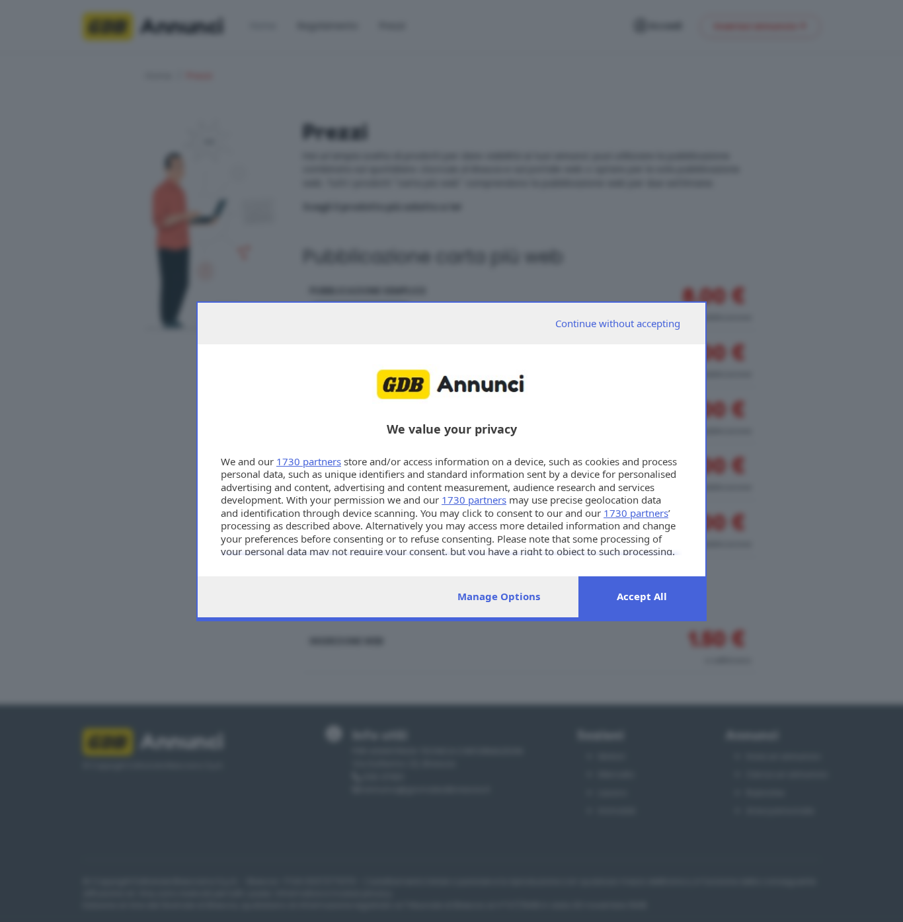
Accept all (642, 596)
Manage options (498, 596)
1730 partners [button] (308, 461)
